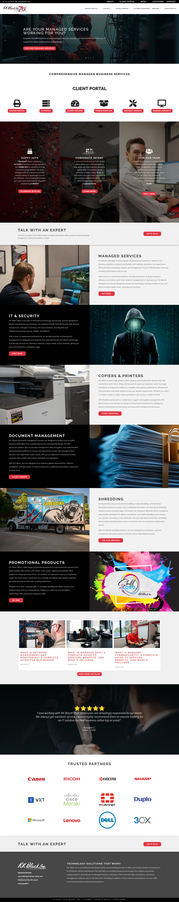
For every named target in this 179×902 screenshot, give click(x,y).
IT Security (106, 8)
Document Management (142, 8)
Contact (171, 1)
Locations (158, 1)
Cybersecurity (119, 667)
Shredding (155, 8)
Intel (143, 1)
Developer (119, 899)
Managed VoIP (72, 664)
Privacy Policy (103, 899)
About (110, 1)
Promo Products (170, 8)
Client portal (127, 1)
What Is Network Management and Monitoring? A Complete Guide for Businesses (39, 656)
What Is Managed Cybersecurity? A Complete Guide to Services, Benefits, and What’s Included (136, 657)
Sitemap (88, 899)
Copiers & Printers (122, 8)
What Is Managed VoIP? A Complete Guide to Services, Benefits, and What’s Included (87, 656)
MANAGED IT (24, 664)
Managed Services (91, 8)
